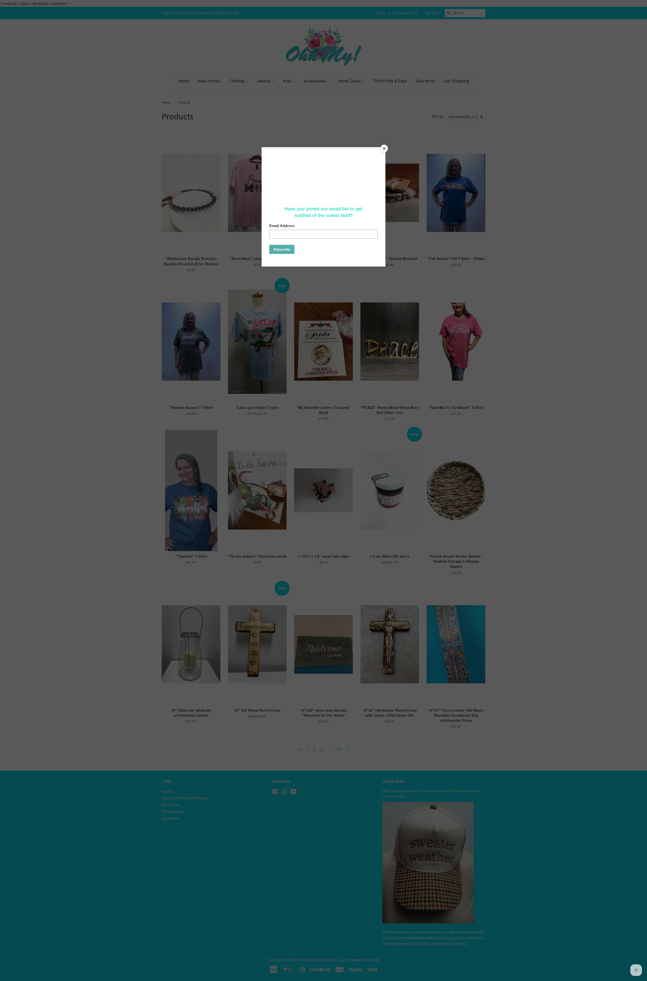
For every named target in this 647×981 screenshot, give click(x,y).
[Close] (384, 148)
